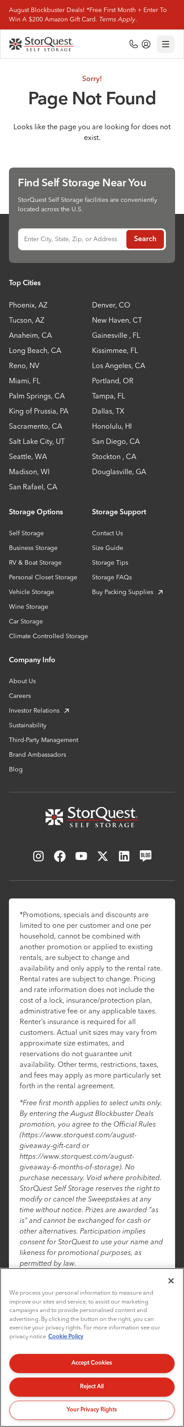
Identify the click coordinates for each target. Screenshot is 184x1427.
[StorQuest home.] (41, 44)
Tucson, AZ (26, 320)
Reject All (92, 1387)
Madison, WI (29, 471)
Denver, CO (111, 304)
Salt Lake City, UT (37, 441)
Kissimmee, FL (115, 350)
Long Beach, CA (35, 350)
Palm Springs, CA (37, 395)
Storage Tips (110, 562)
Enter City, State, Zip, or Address (70, 239)
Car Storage (26, 621)
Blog (16, 769)
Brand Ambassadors (37, 754)
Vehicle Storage (31, 592)
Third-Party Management (43, 740)
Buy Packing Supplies (122, 592)
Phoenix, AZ (28, 304)
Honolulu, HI (112, 426)
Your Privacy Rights (92, 1410)
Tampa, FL (108, 395)
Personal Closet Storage (43, 577)
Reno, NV (24, 365)
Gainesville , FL (116, 335)
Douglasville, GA (119, 471)
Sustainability (27, 725)
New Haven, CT (117, 320)
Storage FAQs (112, 577)
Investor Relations (34, 710)
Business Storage (33, 548)
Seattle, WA (28, 456)
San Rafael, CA (33, 486)
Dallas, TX (108, 410)
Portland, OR (113, 380)
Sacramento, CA (35, 426)
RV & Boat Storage (35, 562)
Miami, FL (24, 380)
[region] (92, 1347)
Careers (20, 696)
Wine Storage (28, 607)
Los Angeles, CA (118, 365)
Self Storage (26, 533)
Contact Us (107, 533)
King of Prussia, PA (38, 410)
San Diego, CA (116, 441)
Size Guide (107, 548)
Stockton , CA (114, 456)
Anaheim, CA (30, 335)
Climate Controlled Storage (48, 636)
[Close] (171, 1281)
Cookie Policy (66, 1337)
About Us (22, 681)
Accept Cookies (91, 1363)
